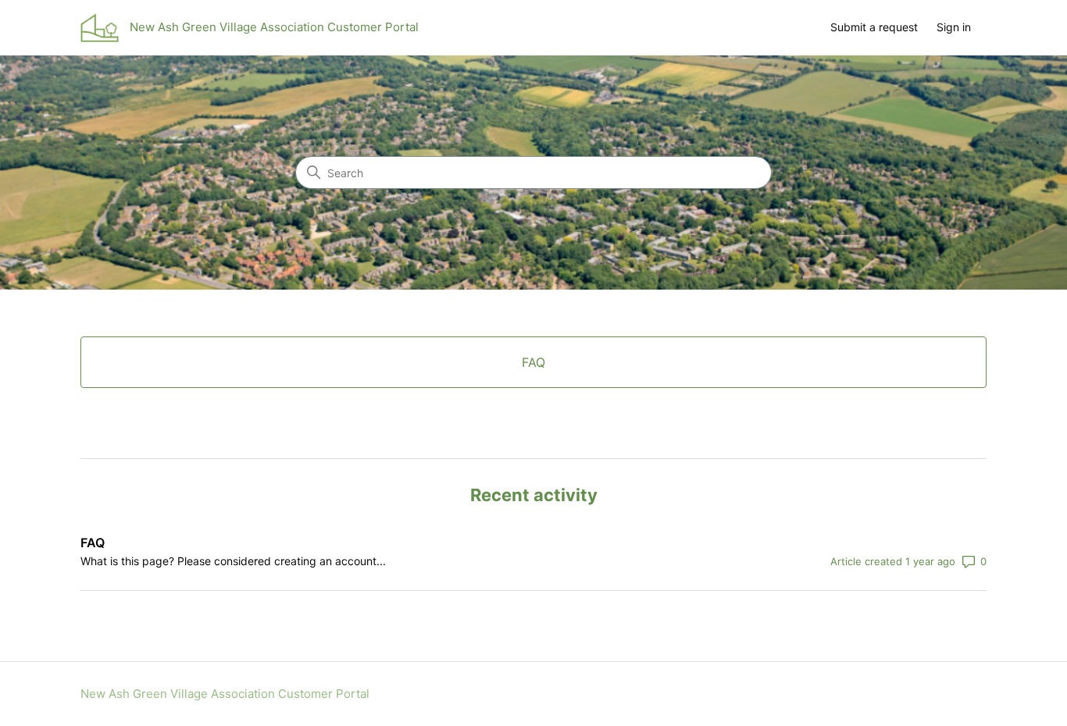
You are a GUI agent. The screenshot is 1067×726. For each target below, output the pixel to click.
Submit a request (874, 27)
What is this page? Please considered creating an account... (233, 561)
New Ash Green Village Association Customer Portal (224, 693)
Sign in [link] (954, 27)
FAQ (92, 542)
